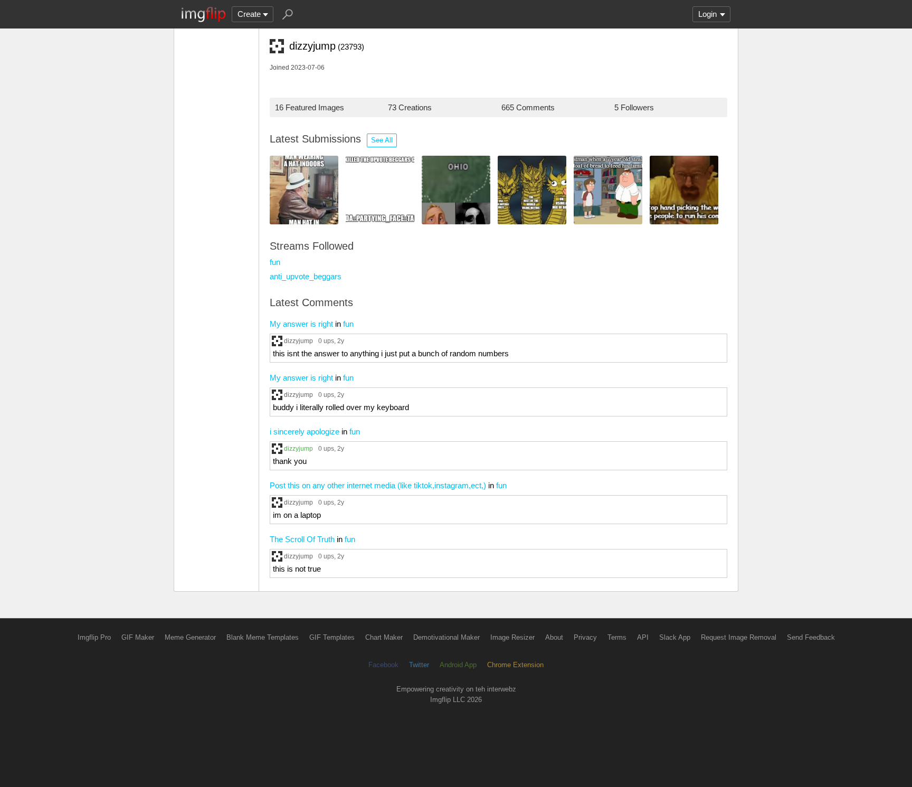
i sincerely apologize (304, 431)
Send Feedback (811, 637)
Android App (458, 665)
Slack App (674, 637)
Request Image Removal (738, 637)
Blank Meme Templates (262, 637)
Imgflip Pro (94, 637)
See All (382, 140)
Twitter (419, 665)
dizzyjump (298, 340)
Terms (616, 637)
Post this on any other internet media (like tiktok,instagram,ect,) (378, 485)
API (643, 637)
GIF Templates (332, 637)
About (554, 637)
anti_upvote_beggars (305, 276)
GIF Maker (137, 637)
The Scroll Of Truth (302, 539)
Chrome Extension (515, 665)
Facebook (383, 665)
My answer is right (301, 323)
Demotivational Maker (446, 637)
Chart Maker (384, 637)
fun (275, 262)
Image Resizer (512, 637)
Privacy (585, 637)
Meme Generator (190, 637)
